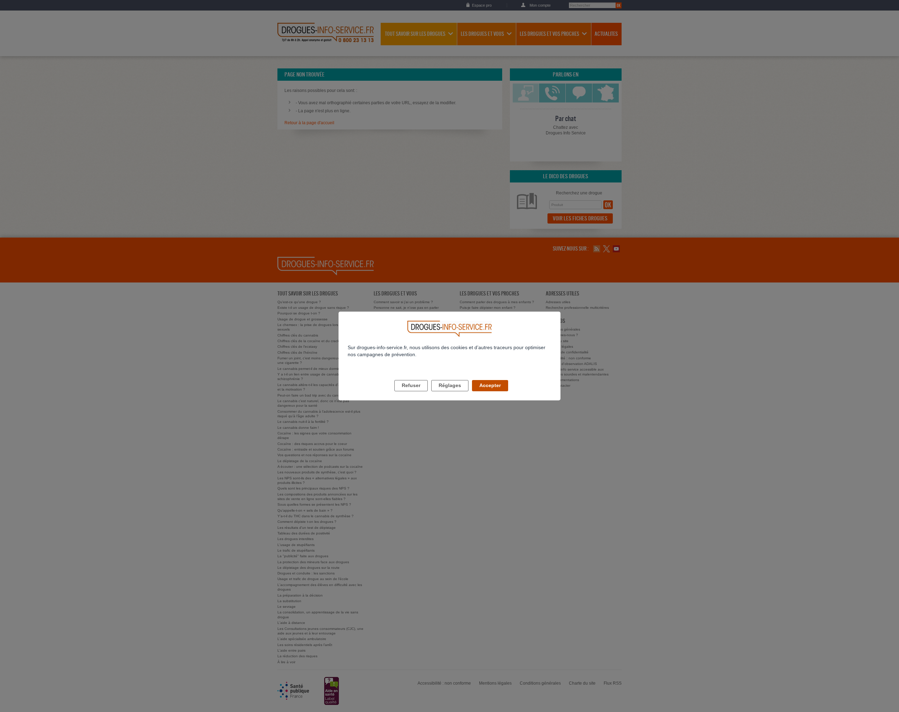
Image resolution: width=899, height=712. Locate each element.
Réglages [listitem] (450, 385)
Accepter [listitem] (490, 385)
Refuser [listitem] (411, 385)
